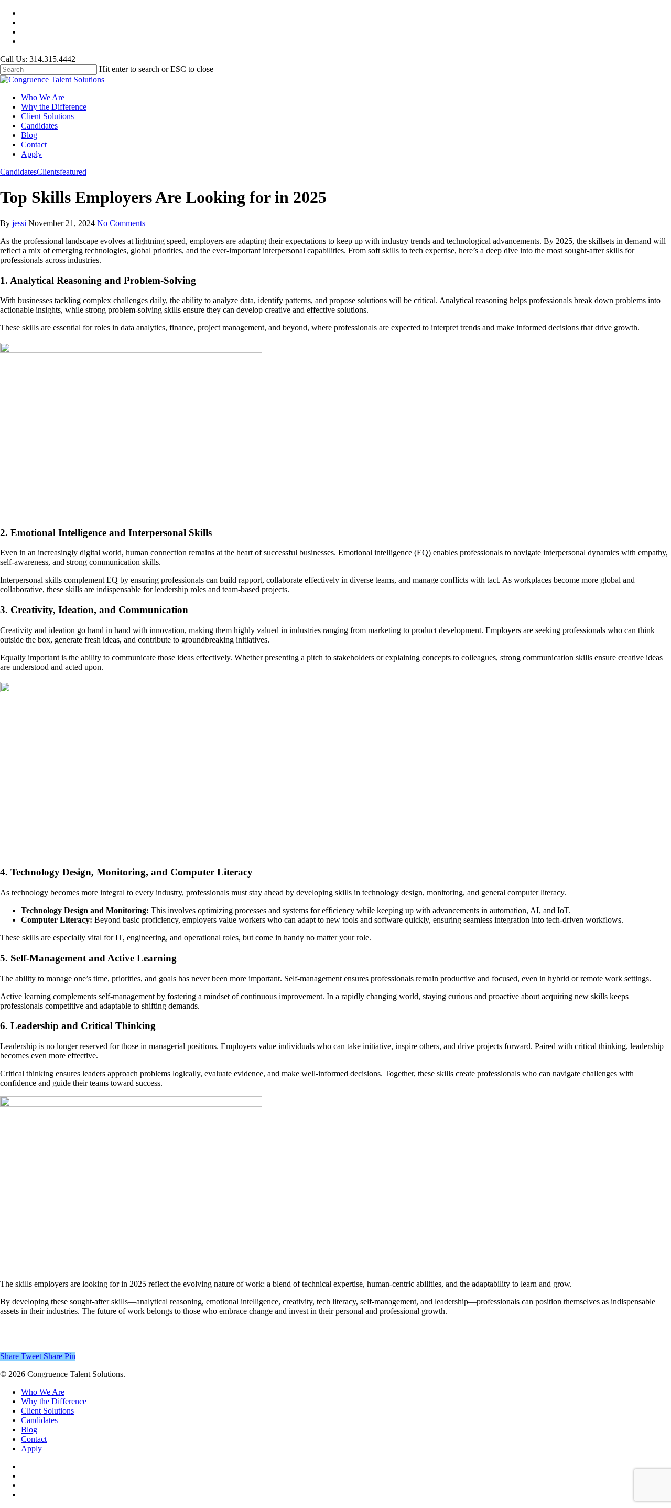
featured (73, 171)
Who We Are (42, 97)
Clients (48, 171)
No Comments (121, 223)
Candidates (39, 125)
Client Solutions (47, 116)
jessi (19, 223)
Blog (29, 135)
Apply (31, 153)
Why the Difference (53, 106)
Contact (34, 144)
